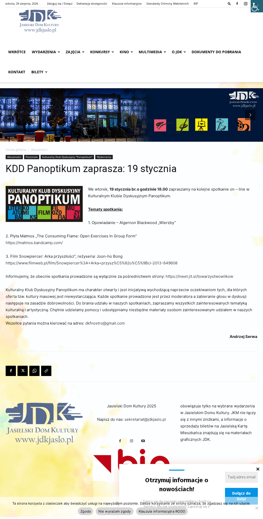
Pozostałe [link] (32, 157)
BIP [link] (196, 3)
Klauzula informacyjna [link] (127, 3)
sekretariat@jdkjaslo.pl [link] (145, 419)
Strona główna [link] (16, 149)
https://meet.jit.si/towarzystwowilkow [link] (199, 276)
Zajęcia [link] (73, 51)
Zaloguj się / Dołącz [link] (59, 3)
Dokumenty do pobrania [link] (216, 51)
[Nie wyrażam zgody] (256, 508)
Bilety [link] (37, 71)
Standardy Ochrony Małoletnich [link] (167, 3)
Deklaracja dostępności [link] (92, 3)
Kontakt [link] (16, 71)
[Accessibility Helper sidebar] (257, 6)
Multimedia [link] (150, 51)
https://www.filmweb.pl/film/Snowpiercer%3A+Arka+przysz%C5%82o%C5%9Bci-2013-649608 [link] (91, 263)
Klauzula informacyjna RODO (162, 511)
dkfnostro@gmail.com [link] (105, 323)
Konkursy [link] (100, 51)
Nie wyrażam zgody (114, 511)
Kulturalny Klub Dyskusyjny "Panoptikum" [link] (67, 157)
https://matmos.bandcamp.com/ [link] (34, 242)
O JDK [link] (177, 51)
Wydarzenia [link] (44, 51)
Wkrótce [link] (17, 51)
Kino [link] (124, 51)
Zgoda (85, 511)
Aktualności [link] (14, 157)
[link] (229, 3)
